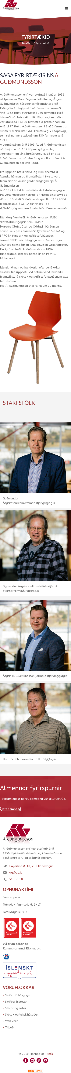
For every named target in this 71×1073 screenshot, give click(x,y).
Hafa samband (10, 809)
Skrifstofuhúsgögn (17, 995)
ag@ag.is (15, 872)
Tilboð (9, 1027)
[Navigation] (66, 9)
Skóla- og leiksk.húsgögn (21, 1014)
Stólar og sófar (15, 1008)
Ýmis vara (11, 1021)
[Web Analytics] (35, 1070)
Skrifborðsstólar (16, 1001)
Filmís (49, 1054)
